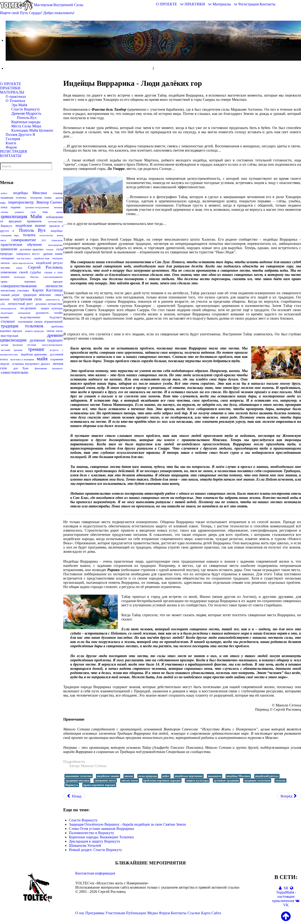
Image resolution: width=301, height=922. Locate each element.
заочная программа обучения (18, 345)
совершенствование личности (32, 285)
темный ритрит (10, 295)
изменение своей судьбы (21, 272)
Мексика (34, 277)
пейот (4, 193)
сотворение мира (10, 235)
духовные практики (31, 249)
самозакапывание (53, 276)
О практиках (16, 96)
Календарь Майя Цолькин (32, 130)
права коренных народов (32, 281)
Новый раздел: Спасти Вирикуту (95, 850)
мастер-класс (24, 258)
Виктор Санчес (49, 202)
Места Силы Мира (26, 126)
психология (46, 235)
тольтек (29, 235)
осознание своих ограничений (40, 321)
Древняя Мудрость (26, 113)
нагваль (5, 263)
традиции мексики (37, 295)
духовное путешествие (49, 304)
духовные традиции (46, 340)
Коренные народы (25, 122)
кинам (19, 268)
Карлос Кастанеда (47, 290)
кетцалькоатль (8, 308)
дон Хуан (20, 368)
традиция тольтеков (22, 325)
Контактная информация (95, 873)
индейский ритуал (49, 263)
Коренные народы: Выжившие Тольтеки (101, 837)
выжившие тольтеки (13, 197)
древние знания (53, 253)
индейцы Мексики (30, 193)
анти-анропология (22, 263)
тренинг (36, 349)
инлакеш (58, 207)
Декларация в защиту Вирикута (94, 841)
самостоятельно (14, 372)
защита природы (34, 331)
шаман (5, 277)
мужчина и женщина (22, 359)
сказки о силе (53, 272)
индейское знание (30, 226)
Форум (11, 147)
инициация (24, 312)
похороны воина (40, 197)
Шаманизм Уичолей (85, 845)
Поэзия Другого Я (20, 135)
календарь (19, 276)
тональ (49, 249)
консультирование (52, 344)
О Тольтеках (15, 101)
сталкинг (8, 321)
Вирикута (6, 226)
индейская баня (41, 258)
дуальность (42, 312)
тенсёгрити (57, 258)
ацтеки (59, 212)
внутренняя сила (27, 299)
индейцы (57, 230)
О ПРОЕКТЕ (10, 84)
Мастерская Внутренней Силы (58, 5)
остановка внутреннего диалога (31, 363)
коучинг (5, 267)
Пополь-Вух (27, 118)
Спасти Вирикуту (25, 109)
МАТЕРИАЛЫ (12, 92)
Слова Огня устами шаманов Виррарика (101, 829)
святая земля (55, 331)
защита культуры (52, 308)
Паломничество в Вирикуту (91, 833)
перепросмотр (21, 202)
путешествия (55, 221)
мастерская (9, 335)
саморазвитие (23, 239)
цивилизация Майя (21, 216)
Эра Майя (19, 105)
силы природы (147, 776)
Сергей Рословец (45, 267)
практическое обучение (21, 245)
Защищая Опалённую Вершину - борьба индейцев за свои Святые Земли (127, 824)
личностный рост (20, 304)
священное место (28, 253)
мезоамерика (55, 244)
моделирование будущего (41, 317)
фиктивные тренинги (49, 368)
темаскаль (57, 240)
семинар (58, 193)
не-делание (28, 308)
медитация (7, 312)
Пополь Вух (32, 230)
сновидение (7, 258)
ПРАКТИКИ (10, 88)
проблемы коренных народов (162, 780)
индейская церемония (34, 354)
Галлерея (13, 139)
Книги (11, 143)
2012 (43, 240)
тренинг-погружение (37, 207)
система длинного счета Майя (24, 212)
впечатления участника (15, 290)
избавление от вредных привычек (31, 219)
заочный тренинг (12, 350)
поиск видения (10, 207)
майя (42, 358)
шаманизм (9, 249)
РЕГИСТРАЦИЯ (13, 151)
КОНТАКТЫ (10, 156)
